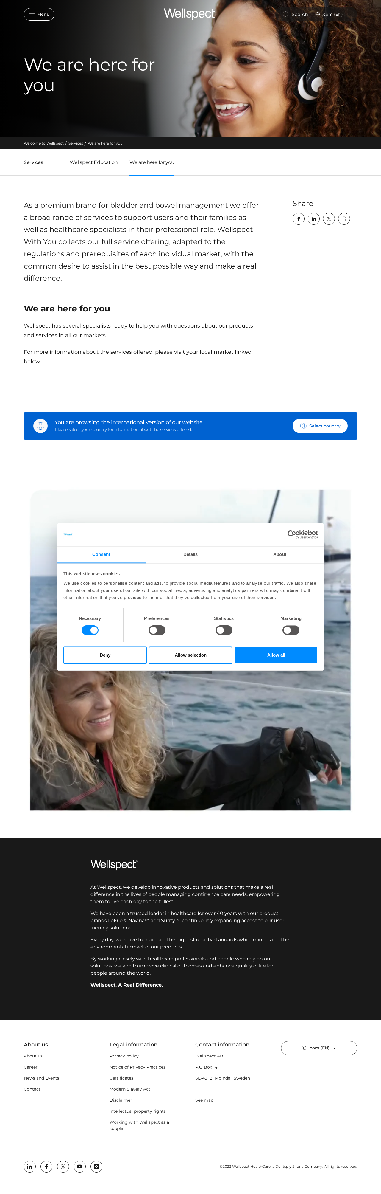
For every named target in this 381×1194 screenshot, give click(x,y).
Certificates (121, 1078)
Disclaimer (121, 1100)
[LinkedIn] (314, 219)
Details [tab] (190, 554)
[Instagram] (96, 1167)
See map (204, 1100)
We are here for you (151, 162)
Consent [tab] (101, 554)
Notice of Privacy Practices (137, 1067)
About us (33, 1056)
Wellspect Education (94, 162)
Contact (32, 1089)
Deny (105, 655)
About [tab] (279, 554)
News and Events (41, 1078)
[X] (329, 219)
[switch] (157, 630)
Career (31, 1067)
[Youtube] (80, 1167)
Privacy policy (124, 1056)
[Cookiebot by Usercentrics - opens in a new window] (292, 534)
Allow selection (191, 655)
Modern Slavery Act (130, 1089)
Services (33, 163)
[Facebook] (299, 219)
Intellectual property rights (138, 1111)
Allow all (276, 655)
